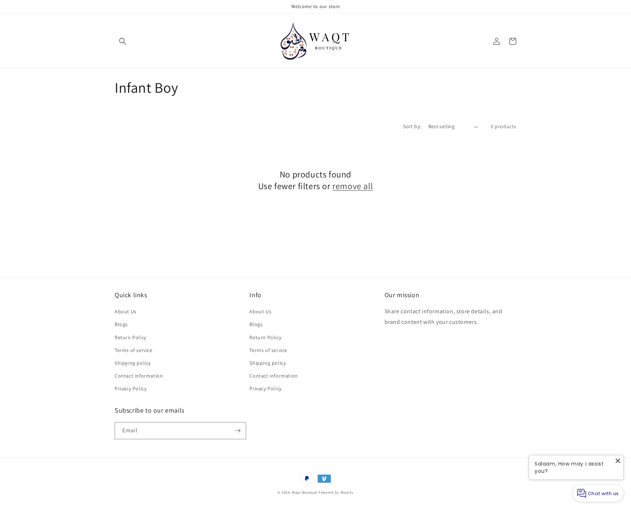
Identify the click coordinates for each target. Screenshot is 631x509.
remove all (352, 186)
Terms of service (134, 350)
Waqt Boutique (304, 492)
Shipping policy (133, 363)
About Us (126, 311)
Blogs (121, 324)
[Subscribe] (238, 430)
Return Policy (130, 337)
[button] (123, 41)
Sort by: (412, 126)
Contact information (139, 375)
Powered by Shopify (335, 492)
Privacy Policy (130, 388)
